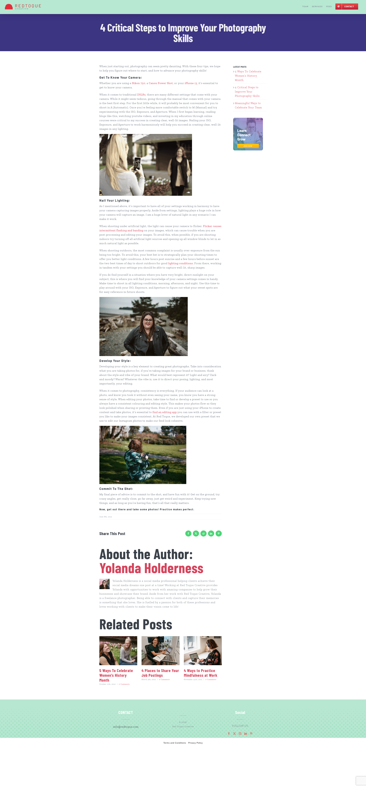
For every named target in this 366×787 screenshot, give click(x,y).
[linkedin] (245, 733)
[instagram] (240, 733)
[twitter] (234, 733)
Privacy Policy (195, 743)
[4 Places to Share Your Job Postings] (160, 650)
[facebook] (229, 733)
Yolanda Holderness (151, 567)
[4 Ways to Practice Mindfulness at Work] (203, 650)
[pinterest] (251, 733)
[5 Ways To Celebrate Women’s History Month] (118, 650)
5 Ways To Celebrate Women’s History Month (116, 675)
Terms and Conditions (174, 743)
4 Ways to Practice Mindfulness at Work (200, 673)
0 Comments (124, 684)
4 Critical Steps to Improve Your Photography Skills (247, 92)
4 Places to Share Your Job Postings (160, 673)
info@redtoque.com (126, 726)
